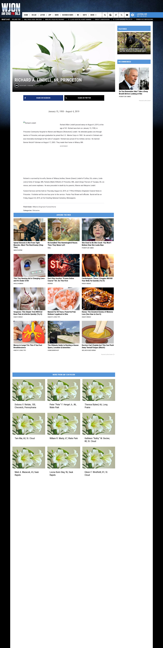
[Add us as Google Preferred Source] (110, 15)
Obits (85, 15)
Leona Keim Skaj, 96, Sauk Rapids (61, 473)
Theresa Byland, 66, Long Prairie (96, 406)
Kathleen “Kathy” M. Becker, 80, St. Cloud (97, 439)
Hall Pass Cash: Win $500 (33, 19)
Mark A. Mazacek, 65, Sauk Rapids (27, 473)
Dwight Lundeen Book (102, 19)
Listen (42, 15)
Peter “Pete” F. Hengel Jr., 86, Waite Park (63, 406)
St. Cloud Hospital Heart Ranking (79, 19)
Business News (67, 15)
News (57, 15)
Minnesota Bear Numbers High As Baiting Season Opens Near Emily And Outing (133, 50)
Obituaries (36, 210)
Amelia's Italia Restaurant (54, 19)
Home (26, 15)
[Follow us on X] (121, 15)
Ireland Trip (16, 19)
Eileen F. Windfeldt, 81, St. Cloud (96, 473)
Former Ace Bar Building (144, 19)
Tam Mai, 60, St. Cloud (25, 438)
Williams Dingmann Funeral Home (44, 207)
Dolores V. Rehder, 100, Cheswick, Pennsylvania (25, 406)
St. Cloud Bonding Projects (122, 19)
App (49, 15)
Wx (78, 15)
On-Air (34, 15)
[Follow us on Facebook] (116, 15)
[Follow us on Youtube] (127, 15)
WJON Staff (23, 85)
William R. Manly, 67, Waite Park (64, 438)
